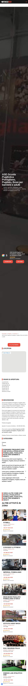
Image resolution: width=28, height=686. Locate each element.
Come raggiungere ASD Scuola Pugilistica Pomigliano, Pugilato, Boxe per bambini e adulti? (13, 479)
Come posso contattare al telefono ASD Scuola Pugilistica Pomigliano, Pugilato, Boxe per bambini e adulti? (13, 473)
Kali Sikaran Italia (11, 648)
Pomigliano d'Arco (11, 524)
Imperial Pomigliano (12, 572)
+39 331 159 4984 (8, 628)
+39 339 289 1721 (8, 653)
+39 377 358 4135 (8, 527)
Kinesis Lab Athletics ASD (12, 674)
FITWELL (6, 522)
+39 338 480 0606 (8, 604)
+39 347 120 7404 (8, 680)
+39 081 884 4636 (8, 577)
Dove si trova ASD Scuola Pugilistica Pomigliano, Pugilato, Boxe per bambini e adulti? (13, 460)
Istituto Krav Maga (11, 623)
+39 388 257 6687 (8, 552)
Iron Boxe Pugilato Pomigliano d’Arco (12, 598)
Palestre (9, 333)
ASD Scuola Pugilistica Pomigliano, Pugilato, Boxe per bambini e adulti (17, 254)
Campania (15, 333)
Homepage (4, 333)
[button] (26, 2)
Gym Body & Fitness (11, 547)
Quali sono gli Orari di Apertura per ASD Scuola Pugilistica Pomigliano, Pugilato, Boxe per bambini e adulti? (13, 467)
